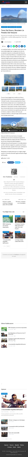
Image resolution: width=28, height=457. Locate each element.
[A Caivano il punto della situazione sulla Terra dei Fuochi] (20, 219)
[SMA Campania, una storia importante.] (8, 219)
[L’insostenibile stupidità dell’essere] (8, 234)
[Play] (3, 130)
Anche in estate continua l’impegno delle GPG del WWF (8, 203)
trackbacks (16, 254)
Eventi (14, 447)
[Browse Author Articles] (14, 172)
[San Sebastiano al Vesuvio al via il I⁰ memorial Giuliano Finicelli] (4, 334)
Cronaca (9, 447)
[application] (14, 125)
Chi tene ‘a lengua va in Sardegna (17, 420)
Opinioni (6, 445)
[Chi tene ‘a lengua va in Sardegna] (4, 421)
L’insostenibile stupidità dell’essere (17, 344)
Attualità (17, 445)
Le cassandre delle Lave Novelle (16, 426)
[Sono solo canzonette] (4, 434)
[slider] (13, 130)
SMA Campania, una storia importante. (17, 327)
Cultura (19, 447)
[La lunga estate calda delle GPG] (20, 234)
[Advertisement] (14, 273)
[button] (12, 89)
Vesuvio (19, 27)
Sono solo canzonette (14, 432)
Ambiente (17, 216)
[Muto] (22, 130)
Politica (22, 445)
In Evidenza (4, 27)
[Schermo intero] (25, 130)
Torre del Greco (12, 27)
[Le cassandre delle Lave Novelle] (4, 428)
